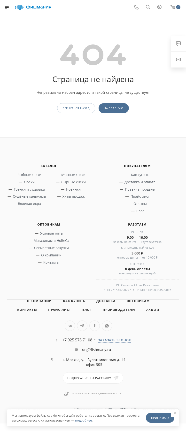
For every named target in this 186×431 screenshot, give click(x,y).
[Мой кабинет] (159, 7)
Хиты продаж (73, 196)
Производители (119, 309)
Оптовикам (138, 301)
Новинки (73, 189)
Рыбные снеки (29, 174)
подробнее (83, 420)
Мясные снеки (73, 174)
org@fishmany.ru (96, 349)
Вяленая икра (29, 203)
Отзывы (140, 203)
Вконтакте (70, 326)
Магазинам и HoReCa (51, 240)
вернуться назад (76, 108)
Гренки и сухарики (29, 189)
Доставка (105, 301)
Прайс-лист (140, 196)
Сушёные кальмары (29, 196)
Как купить (140, 174)
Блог (140, 211)
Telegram (82, 326)
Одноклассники (94, 326)
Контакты (51, 262)
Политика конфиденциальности (97, 393)
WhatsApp (107, 326)
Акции (152, 309)
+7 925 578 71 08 (77, 340)
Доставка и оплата (139, 182)
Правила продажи (140, 189)
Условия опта (51, 233)
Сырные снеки (73, 182)
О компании (51, 255)
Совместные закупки (51, 247)
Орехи (29, 182)
